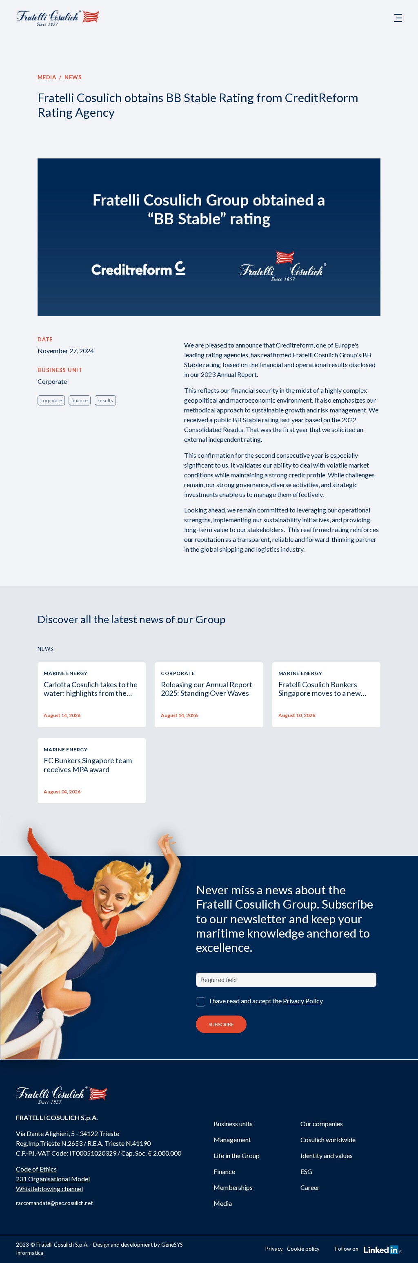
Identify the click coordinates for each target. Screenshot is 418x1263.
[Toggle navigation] (398, 18)
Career (310, 1187)
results (105, 400)
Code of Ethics (36, 1169)
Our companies (321, 1123)
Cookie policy (303, 1248)
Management (232, 1139)
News (73, 77)
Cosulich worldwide (328, 1139)
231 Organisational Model (53, 1179)
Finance (224, 1171)
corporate (51, 400)
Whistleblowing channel (49, 1188)
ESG (306, 1171)
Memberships (233, 1187)
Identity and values (326, 1155)
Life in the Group (236, 1155)
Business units (233, 1123)
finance (79, 400)
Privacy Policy (303, 1001)
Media (47, 77)
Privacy (274, 1248)
